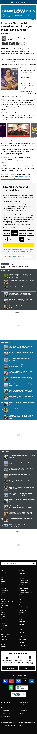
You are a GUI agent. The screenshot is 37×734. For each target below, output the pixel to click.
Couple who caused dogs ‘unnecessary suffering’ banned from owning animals (20, 378)
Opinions (4, 640)
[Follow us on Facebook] (5, 681)
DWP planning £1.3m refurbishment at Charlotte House (20, 525)
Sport (2, 630)
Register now (10, 668)
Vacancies (22, 605)
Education (4, 597)
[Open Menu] (2, 2)
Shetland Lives (23, 582)
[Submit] (34, 563)
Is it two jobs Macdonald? (16, 287)
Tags (20, 635)
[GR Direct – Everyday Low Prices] (18, 12)
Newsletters (22, 639)
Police (2, 621)
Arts (2, 577)
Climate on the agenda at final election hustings (20, 306)
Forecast (22, 627)
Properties (22, 610)
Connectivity (4, 588)
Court (2, 595)
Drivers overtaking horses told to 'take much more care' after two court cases (20, 390)
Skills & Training (23, 607)
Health (3, 610)
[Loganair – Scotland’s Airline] (18, 130)
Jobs (21, 602)
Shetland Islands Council (26, 592)
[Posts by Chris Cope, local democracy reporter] (4, 38)
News (2, 570)
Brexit (2, 579)
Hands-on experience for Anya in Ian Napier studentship (22, 456)
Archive (21, 632)
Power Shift (4, 625)
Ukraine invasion (5, 634)
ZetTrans (21, 599)
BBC (20, 595)
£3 (5, 239)
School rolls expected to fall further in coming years (20, 519)
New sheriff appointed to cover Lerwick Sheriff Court (20, 359)
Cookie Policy (23, 702)
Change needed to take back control (19, 481)
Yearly (30, 233)
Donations (22, 708)
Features (22, 574)
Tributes (21, 578)
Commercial (23, 588)
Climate (3, 584)
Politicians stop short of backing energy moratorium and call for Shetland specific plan (21, 416)
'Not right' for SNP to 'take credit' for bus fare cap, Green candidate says (21, 300)
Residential (22, 612)
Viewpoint (4, 646)
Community (4, 586)
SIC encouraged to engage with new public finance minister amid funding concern (21, 281)
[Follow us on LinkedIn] (31, 681)
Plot (20, 619)
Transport (3, 632)
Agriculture (4, 575)
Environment (4, 608)
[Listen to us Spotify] (11, 687)
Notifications (23, 711)
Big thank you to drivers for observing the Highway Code (21, 487)
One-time (6, 233)
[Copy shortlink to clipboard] (17, 43)
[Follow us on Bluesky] (18, 681)
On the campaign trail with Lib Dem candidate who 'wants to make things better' (20, 294)
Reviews (3, 644)
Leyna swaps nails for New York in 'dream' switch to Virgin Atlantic (21, 372)
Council (6, 23)
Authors (21, 637)
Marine (3, 616)
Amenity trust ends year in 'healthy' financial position (19, 475)
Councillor (14, 266)
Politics (3, 623)
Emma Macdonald (23, 266)
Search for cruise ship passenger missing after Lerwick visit (21, 353)
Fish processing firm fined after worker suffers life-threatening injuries (20, 346)
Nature (3, 619)
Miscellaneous (23, 621)
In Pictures (22, 576)
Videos (21, 642)
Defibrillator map (25, 646)
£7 (16, 239)
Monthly (14, 233)
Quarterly (22, 233)
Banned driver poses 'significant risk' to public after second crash (21, 365)
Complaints (23, 705)
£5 (11, 239)
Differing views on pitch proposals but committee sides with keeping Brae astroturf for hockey (20, 275)
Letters (3, 642)
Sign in (27, 668)
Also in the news (5, 573)
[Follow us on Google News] (21, 687)
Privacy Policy (5, 716)
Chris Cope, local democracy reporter (19, 38)
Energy (3, 603)
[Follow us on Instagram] (11, 681)
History (3, 612)
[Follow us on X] (25, 681)
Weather (3, 636)
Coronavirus (4, 590)
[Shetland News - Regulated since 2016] (18, 694)
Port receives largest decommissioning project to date (20, 384)
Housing (3, 614)
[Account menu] (35, 2)
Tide (20, 629)
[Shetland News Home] (18, 4)
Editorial (21, 570)
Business (3, 581)
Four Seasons (23, 585)
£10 (21, 239)
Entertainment (5, 606)
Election (3, 599)
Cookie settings (6, 702)
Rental (21, 615)
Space (3, 627)
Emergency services (7, 601)
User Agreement (6, 713)
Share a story (5, 711)
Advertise (4, 708)
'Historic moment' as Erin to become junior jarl (21, 403)
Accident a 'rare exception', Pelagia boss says (21, 462)
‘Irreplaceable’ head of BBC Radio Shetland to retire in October (21, 397)
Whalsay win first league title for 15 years (21, 409)
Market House (23, 597)
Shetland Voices (24, 580)
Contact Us (4, 705)
